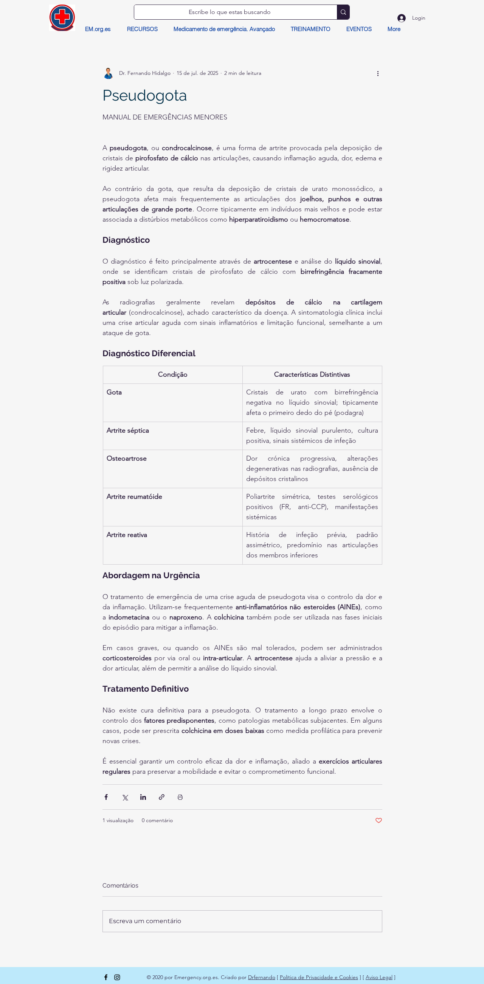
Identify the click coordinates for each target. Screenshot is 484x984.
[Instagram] (117, 977)
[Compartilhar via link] (161, 797)
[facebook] (106, 977)
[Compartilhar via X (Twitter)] (124, 797)
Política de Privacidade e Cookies (319, 977)
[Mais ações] (377, 73)
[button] (142, 29)
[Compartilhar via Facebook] (106, 797)
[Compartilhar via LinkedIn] (143, 797)
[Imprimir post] (180, 797)
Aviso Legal (379, 977)
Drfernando (261, 977)
